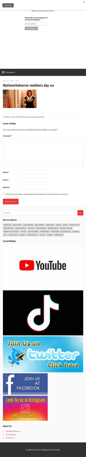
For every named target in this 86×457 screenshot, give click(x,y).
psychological (65, 231)
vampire (49, 235)
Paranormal (44, 231)
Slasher (22, 235)
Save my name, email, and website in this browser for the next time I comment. (37, 194)
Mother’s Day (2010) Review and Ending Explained (24, 117)
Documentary (8, 228)
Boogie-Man (50, 225)
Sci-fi (5, 235)
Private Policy (11, 434)
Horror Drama (53, 228)
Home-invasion (41, 228)
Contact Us (10, 438)
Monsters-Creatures (11, 231)
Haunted (31, 228)
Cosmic (65, 225)
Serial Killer (13, 235)
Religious (76, 231)
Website (6, 187)
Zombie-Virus (58, 235)
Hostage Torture (66, 228)
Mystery (23, 231)
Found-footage (20, 228)
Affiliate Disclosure (13, 431)
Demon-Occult (74, 225)
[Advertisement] (43, 49)
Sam (17, 81)
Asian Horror (28, 225)
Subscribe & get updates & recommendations (36, 19)
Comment (7, 136)
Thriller (42, 235)
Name (6, 172)
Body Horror (39, 225)
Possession (55, 231)
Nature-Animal (33, 231)
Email (6, 180)
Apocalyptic (17, 225)
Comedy (58, 225)
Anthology (7, 225)
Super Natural (32, 235)
